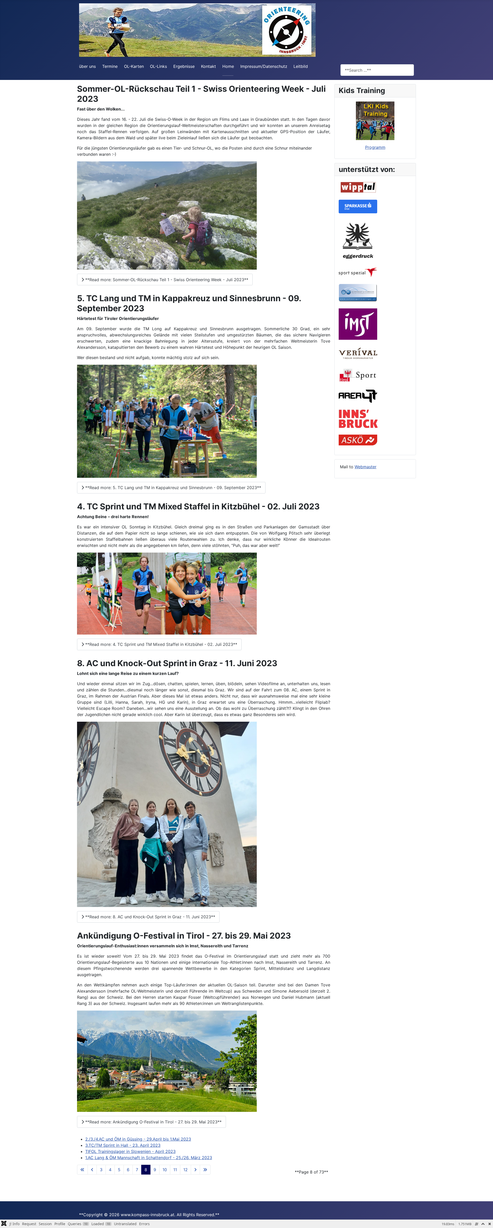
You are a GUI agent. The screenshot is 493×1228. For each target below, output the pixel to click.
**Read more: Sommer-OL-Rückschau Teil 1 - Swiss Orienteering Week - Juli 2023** (166, 279)
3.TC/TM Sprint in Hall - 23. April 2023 (122, 1145)
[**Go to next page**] (195, 1170)
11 (175, 1169)
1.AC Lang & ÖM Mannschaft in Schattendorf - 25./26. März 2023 (148, 1157)
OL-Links (158, 66)
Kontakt (208, 66)
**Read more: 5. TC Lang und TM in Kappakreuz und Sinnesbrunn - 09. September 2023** (172, 487)
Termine (110, 66)
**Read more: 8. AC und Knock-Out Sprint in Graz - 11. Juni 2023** (149, 916)
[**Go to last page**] (205, 1170)
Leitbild (300, 66)
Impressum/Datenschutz (263, 66)
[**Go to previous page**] (92, 1170)
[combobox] (377, 70)
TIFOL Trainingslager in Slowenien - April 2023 (130, 1151)
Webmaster (365, 466)
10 (165, 1169)
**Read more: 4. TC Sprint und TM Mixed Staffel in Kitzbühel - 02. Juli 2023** (160, 644)
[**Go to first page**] (82, 1170)
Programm (375, 147)
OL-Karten (134, 66)
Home (228, 66)
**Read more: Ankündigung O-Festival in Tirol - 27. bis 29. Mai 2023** (153, 1121)
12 (185, 1169)
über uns (87, 66)
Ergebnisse (184, 66)
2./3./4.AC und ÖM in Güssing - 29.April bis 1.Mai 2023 (138, 1139)
